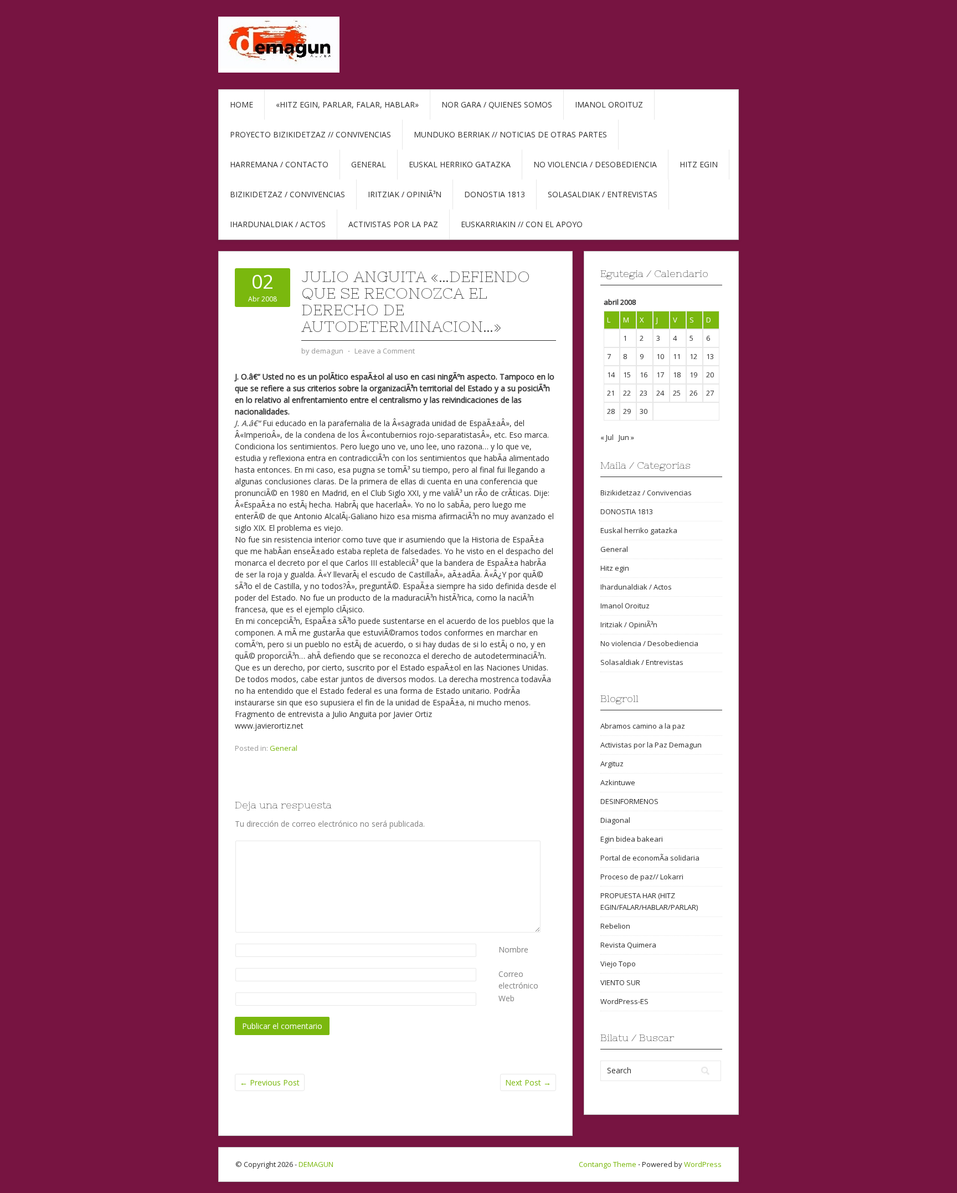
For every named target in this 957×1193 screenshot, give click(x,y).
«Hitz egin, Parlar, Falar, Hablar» (347, 104)
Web (506, 998)
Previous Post (270, 1082)
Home (241, 104)
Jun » (626, 437)
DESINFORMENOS (629, 801)
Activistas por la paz (393, 224)
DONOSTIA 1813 (626, 511)
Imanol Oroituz (609, 104)
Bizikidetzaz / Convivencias (287, 194)
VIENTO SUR (620, 982)
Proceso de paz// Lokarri (641, 877)
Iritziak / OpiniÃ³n (404, 194)
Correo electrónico (518, 980)
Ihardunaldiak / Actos (278, 224)
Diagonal (615, 820)
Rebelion (615, 926)
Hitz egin (699, 164)
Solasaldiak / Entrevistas (602, 194)
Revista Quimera (628, 945)
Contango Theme (607, 1164)
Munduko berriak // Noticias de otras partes (510, 134)
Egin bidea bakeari (631, 839)
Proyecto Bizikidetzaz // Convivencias (310, 134)
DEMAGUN (316, 1164)
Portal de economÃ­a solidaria (649, 858)
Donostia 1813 (494, 194)
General (368, 164)
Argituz (612, 764)
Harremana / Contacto (279, 164)
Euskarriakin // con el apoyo (522, 224)
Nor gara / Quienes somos (496, 104)
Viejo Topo (618, 964)
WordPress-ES (624, 1001)
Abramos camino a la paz (642, 726)
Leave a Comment (384, 351)
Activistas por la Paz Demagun (651, 745)
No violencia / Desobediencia (595, 164)
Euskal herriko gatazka (460, 164)
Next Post (528, 1082)
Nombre (513, 949)
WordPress (703, 1164)
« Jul (607, 437)
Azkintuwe (617, 782)
